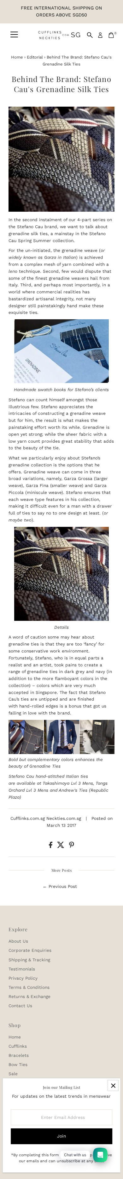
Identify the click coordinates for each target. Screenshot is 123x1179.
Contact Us (20, 1005)
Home (17, 57)
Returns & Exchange (29, 996)
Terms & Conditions (29, 987)
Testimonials (22, 968)
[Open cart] (111, 35)
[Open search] (90, 35)
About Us (18, 941)
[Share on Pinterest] (71, 846)
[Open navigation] (14, 35)
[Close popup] (113, 1085)
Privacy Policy (23, 978)
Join (61, 1135)
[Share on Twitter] (61, 846)
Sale (13, 1073)
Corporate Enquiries (30, 950)
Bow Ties (18, 1064)
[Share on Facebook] (51, 846)
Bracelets (19, 1055)
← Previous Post (60, 886)
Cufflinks (18, 1046)
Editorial (35, 57)
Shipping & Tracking (29, 959)
